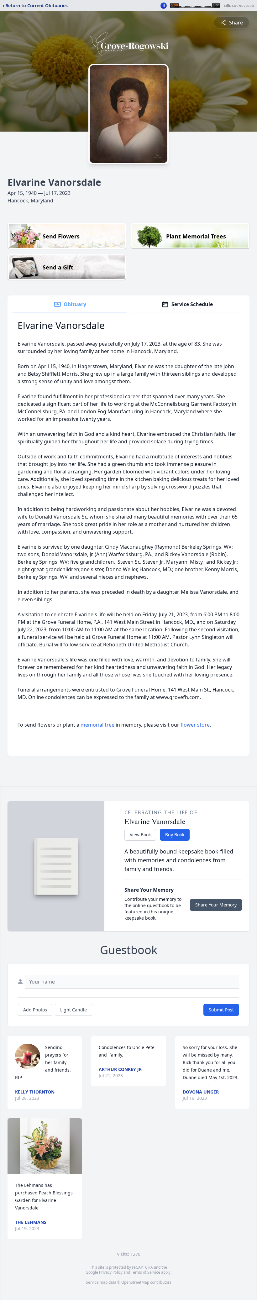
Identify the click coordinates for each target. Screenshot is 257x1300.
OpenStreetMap (135, 1282)
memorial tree (97, 724)
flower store (195, 724)
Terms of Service (145, 1272)
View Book (140, 835)
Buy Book (174, 835)
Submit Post (221, 1010)
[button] (45, 1146)
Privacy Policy (111, 1272)
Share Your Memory (216, 905)
